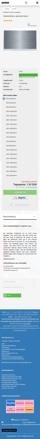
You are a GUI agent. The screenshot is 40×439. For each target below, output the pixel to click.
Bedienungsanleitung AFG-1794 (11, 378)
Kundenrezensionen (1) (13, 287)
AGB (3, 343)
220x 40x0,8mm (11, 137)
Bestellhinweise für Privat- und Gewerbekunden (16, 362)
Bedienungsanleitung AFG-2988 (11, 377)
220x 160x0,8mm (11, 167)
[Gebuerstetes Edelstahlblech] (20, 39)
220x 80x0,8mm (11, 145)
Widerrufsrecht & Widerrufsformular (13, 359)
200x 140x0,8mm (11, 120)
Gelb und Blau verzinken (9, 386)
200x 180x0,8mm (11, 128)
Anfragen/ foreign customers (11, 341)
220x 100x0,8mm (11, 150)
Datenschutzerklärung (9, 345)
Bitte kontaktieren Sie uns (10, 353)
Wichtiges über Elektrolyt (9, 382)
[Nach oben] (34, 435)
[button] (12, 295)
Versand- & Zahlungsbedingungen (12, 357)
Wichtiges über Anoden (9, 380)
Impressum (5, 351)
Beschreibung (9, 216)
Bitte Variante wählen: (10, 95)
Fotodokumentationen (8, 375)
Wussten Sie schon (8, 388)
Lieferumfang (9, 281)
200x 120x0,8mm (11, 116)
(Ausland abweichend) (29, 77)
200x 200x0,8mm (11, 133)
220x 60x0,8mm (11, 141)
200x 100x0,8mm (11, 111)
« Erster (6, 9)
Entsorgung (5, 347)
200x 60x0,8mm (11, 103)
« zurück (13, 9)
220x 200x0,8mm (11, 175)
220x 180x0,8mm (11, 171)
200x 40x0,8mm (11, 98)
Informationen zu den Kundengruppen (13, 349)
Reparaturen (5, 355)
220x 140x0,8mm (11, 163)
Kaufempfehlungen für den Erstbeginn (14, 384)
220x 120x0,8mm (11, 158)
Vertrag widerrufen (9, 430)
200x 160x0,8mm (11, 124)
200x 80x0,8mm (11, 107)
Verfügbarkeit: (8, 74)
